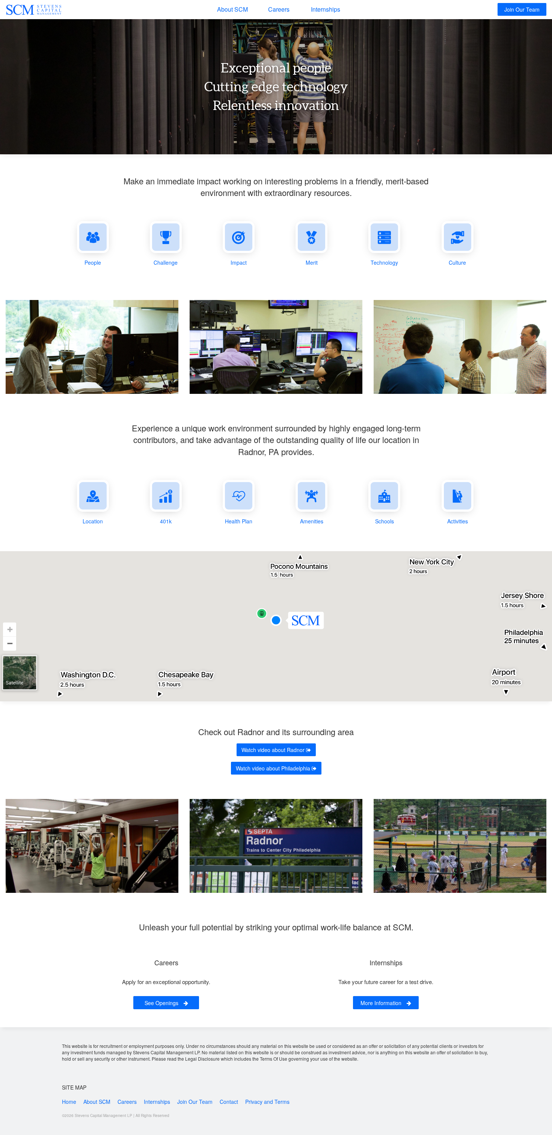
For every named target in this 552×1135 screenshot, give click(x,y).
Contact (229, 1101)
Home (69, 1101)
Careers (279, 9)
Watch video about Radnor (273, 750)
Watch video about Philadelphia (274, 768)
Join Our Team (522, 9)
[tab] (93, 243)
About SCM (232, 9)
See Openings (162, 1003)
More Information (381, 1003)
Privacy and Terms (267, 1101)
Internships (325, 9)
